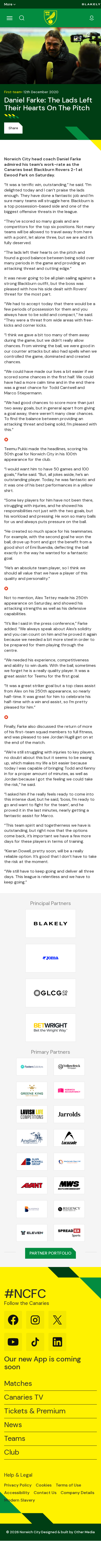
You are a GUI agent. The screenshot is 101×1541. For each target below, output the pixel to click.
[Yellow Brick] (69, 1066)
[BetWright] (50, 1027)
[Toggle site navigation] (9, 18)
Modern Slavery (19, 1500)
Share (13, 128)
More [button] (8, 4)
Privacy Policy (18, 1485)
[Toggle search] (28, 18)
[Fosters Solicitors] (32, 1066)
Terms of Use (68, 1485)
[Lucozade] (69, 1138)
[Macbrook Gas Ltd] (69, 1161)
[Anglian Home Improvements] (32, 1138)
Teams (14, 1438)
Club (11, 1452)
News (13, 1424)
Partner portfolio (50, 1253)
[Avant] (32, 1185)
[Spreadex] (69, 1233)
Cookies (44, 1485)
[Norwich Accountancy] (69, 1090)
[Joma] (50, 958)
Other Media (84, 1532)
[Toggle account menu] (91, 18)
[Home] (50, 18)
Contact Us (45, 1492)
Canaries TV (23, 1397)
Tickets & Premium (35, 1411)
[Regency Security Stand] (69, 1209)
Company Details (77, 1492)
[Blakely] (91, 4)
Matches (18, 1383)
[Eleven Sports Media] (32, 1233)
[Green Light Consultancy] (50, 992)
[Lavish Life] (32, 1114)
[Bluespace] (32, 1209)
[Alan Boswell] (32, 1161)
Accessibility (17, 1492)
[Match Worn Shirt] (69, 1185)
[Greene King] (32, 1090)
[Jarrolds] (69, 1114)
